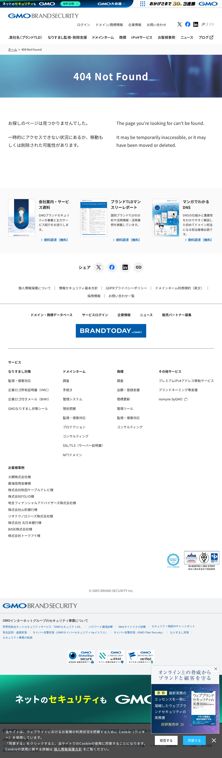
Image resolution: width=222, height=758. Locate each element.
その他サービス (170, 371)
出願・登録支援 (128, 389)
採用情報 (93, 295)
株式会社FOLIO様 (21, 496)
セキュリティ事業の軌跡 (17, 637)
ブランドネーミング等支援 (178, 389)
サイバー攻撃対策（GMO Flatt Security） (139, 632)
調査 (66, 380)
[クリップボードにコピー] (138, 267)
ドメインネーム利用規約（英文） (179, 288)
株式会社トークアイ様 (24, 535)
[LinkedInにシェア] (125, 267)
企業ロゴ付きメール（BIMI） (29, 399)
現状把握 (69, 408)
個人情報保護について (34, 288)
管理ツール (125, 408)
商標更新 (123, 399)
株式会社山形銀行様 (22, 509)
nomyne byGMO (170, 399)
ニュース (146, 314)
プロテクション (74, 427)
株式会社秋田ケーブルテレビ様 (30, 489)
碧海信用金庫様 (19, 483)
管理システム (72, 399)
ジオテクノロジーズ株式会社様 (30, 516)
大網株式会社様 (19, 476)
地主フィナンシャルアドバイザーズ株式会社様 (42, 502)
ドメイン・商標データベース (52, 314)
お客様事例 (16, 467)
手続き (68, 389)
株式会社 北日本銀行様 (24, 522)
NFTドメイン (72, 454)
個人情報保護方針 (68, 749)
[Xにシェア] (99, 267)
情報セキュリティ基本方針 (78, 288)
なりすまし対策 (19, 371)
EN (211, 24)
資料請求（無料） (57, 239)
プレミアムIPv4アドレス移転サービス (186, 380)
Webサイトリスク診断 (132, 626)
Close (216, 669)
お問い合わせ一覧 (122, 295)
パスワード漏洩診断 (101, 626)
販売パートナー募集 (176, 314)
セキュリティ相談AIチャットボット (173, 626)
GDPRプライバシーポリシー (126, 288)
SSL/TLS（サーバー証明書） (84, 445)
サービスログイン (95, 314)
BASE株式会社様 (20, 529)
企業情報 (123, 314)
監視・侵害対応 (19, 380)
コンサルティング (76, 436)
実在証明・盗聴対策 (15, 632)
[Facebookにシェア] (112, 267)
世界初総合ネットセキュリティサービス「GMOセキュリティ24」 (43, 626)
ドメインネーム (74, 371)
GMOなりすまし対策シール (28, 408)
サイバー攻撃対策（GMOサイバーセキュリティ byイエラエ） (70, 632)
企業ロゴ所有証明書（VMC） (29, 389)
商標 (120, 371)
